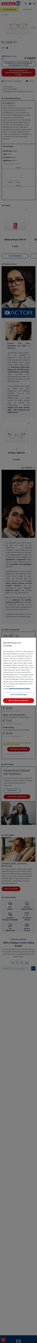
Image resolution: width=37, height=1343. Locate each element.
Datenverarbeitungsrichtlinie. (19, 688)
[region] (18, 671)
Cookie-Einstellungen (18, 694)
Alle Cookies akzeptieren (18, 700)
